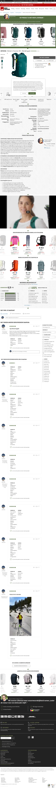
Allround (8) (44, 301)
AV (1, 760)
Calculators (3, 777)
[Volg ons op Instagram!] (30, 737)
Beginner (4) (46, 374)
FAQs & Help (3, 754)
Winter (36, 8)
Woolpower (44, 781)
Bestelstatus (3, 753)
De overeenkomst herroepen (6, 764)
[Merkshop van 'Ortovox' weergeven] (3, 54)
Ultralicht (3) (46, 379)
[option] (19, 65)
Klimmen (28, 8)
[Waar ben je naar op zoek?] (54, 9)
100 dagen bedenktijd (33, 2)
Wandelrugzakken (18, 12)
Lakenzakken (31, 777)
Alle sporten (41, 8)
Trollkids (43, 782)
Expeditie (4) (46, 376)
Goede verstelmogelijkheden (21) (35, 302)
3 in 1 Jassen (17, 777)
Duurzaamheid (30, 763)
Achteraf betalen (19, 2)
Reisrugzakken (31, 778)
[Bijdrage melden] (39, 326)
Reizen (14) (44, 296)
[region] (28, 87)
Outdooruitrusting (6, 12)
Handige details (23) (32, 299)
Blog (4, 0)
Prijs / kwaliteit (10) (47, 356)
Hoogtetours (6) (47, 373)
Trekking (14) (44, 298)
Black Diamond (44, 780)
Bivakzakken (31, 781)
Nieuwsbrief (30, 754)
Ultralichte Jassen (18, 781)
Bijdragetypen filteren (47, 325)
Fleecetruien (17, 782)
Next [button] (54, 95)
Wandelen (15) (44, 294)
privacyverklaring (33, 90)
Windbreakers (3, 781)
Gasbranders (3, 779)
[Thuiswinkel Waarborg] (34, 710)
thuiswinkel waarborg (47, 2)
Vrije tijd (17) (44, 293)
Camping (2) (46, 381)
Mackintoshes (17, 778)
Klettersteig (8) (45, 302)
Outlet (51, 8)
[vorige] (2, 34)
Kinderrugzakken (31, 780)
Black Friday (3, 778)
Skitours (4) (46, 378)
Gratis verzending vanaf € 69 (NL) (41, 63)
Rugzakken (12, 12)
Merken (46, 8)
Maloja (43, 779)
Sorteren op (45, 330)
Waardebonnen (31, 756)
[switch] (53, 787)
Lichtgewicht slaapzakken (33, 779)
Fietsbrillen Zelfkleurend (32, 782)
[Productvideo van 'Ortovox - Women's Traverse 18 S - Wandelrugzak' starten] (2, 58)
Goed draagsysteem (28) (33, 296)
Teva (43, 777)
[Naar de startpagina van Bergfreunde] (5, 8)
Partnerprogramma (31, 757)
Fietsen (32, 8)
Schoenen (18, 8)
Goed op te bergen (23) (33, 298)
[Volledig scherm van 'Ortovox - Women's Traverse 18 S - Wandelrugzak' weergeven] (7, 53)
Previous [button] (2, 95)
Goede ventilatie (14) (48, 354)
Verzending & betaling (5, 752)
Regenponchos (17, 779)
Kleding (12, 8)
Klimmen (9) (44, 299)
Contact (2, 756)
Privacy (3, 760)
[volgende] (53, 34)
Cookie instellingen (4, 761)
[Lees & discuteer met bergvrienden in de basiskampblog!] (33, 737)
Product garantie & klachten (6, 759)
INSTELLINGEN (24, 93)
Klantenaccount (31, 753)
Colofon (29, 759)
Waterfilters (3, 780)
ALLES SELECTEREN (32, 93)
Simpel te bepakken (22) (33, 301)
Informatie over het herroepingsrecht (7, 763)
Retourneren (3, 757)
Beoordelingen (47, 334)
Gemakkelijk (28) (32, 294)
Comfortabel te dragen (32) (34, 293)
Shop (1, 0)
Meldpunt (30, 760)
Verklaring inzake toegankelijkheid (34, 761)
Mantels (16, 780)
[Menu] (55, 784)
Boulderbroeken (3, 782)
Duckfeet (43, 778)
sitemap (3, 784)
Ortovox (3, 51)
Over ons (29, 752)
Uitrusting (23, 8)
